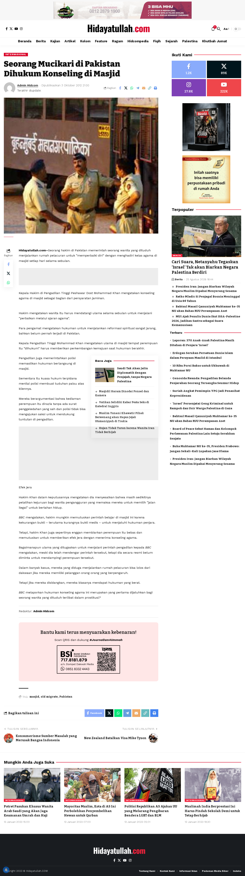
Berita (177, 256)
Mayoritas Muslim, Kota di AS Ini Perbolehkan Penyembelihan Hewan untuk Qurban (90, 811)
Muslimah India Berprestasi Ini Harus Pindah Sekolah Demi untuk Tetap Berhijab (212, 811)
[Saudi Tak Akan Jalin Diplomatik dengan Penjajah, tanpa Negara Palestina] (104, 375)
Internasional (15, 54)
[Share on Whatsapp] (132, 88)
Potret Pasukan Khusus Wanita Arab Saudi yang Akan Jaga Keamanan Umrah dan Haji (28, 811)
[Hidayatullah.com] (122, 29)
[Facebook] (7, 28)
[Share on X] (126, 88)
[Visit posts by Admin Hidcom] (9, 88)
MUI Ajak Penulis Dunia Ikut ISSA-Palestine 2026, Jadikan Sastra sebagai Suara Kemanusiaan (206, 321)
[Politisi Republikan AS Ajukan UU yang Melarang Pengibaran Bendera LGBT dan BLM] (152, 785)
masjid (34, 696)
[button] (219, 29)
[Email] (143, 88)
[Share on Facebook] (120, 88)
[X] (11, 28)
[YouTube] (16, 28)
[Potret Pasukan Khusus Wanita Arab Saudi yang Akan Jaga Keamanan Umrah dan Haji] (32, 785)
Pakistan (65, 696)
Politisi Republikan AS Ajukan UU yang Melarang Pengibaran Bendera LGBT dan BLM (150, 811)
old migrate (49, 696)
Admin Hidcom (27, 85)
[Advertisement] (88, 276)
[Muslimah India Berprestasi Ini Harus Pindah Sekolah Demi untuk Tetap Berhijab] (213, 785)
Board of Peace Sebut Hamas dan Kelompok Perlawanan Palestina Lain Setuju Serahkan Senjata (203, 433)
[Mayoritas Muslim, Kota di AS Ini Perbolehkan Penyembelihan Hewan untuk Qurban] (92, 785)
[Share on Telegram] (137, 88)
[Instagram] (21, 28)
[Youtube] (224, 87)
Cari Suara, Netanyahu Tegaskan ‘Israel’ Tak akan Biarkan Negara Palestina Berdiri (205, 267)
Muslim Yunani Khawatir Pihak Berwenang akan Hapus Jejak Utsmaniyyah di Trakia (119, 417)
